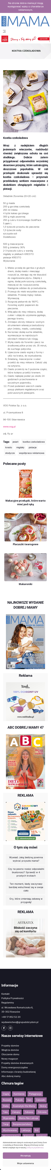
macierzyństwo (11, 1136)
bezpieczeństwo (22, 1124)
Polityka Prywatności (12, 998)
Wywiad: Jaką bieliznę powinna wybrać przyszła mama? (26, 859)
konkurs (41, 1136)
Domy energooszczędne (14, 1067)
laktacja (25, 1130)
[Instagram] (10, 1028)
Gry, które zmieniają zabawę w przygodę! (25, 900)
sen (29, 1100)
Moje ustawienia (25, 1163)
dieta (5, 1106)
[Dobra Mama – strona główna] (25, 20)
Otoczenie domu (10, 1054)
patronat (28, 1136)
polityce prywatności (34, 1148)
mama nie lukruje (28, 1118)
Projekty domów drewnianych (17, 1063)
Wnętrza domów (10, 1050)
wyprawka (8, 1118)
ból (36, 1130)
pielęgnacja (35, 1093)
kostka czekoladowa (34, 441)
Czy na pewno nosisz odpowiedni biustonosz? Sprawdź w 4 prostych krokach (26, 872)
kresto (8, 447)
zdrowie (42, 1112)
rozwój (7, 1100)
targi (5, 1124)
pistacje (33, 447)
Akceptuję (25, 1155)
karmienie (19, 1093)
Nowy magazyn (9, 1058)
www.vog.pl (9, 426)
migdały (20, 447)
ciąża (6, 1093)
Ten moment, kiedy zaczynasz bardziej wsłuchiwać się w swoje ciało (26, 887)
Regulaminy (7, 1002)
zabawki (40, 1100)
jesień (15, 441)
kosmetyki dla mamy (24, 1106)
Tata (5, 1112)
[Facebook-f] (3, 1028)
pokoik (19, 1100)
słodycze (10, 453)
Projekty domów (10, 1045)
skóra (43, 1106)
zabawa (29, 1112)
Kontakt (5, 993)
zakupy (16, 1112)
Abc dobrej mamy (11, 1076)
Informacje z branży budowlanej (18, 1071)
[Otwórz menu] (4, 31)
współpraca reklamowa (31, 453)
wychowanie (10, 1130)
